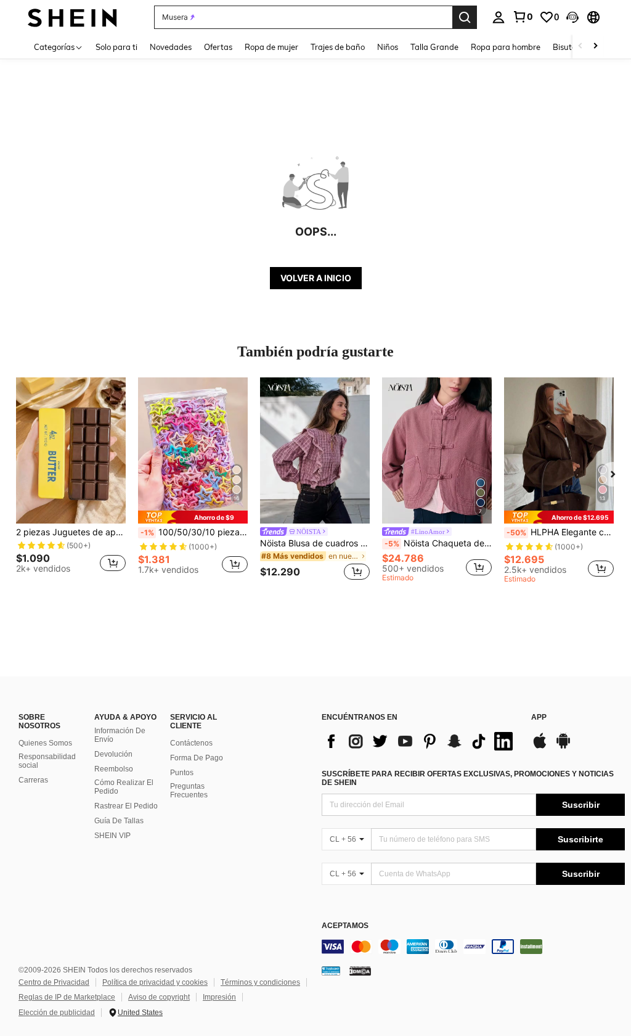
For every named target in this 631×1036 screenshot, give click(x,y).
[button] (572, 17)
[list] (420, 741)
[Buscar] (464, 17)
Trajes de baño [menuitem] (338, 47)
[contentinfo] (473, 946)
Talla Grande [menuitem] (434, 47)
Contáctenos (191, 743)
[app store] (539, 746)
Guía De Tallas (119, 820)
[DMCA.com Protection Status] (360, 970)
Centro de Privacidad (53, 982)
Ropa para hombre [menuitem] (505, 47)
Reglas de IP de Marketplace (66, 997)
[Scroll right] (595, 47)
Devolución (113, 754)
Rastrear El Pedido (126, 806)
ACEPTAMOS (345, 926)
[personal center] (498, 17)
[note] (193, 517)
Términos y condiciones (260, 982)
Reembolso (113, 769)
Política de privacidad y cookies (155, 982)
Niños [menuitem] (387, 47)
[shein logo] (72, 17)
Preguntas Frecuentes (189, 790)
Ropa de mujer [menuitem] (271, 47)
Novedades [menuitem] (171, 47)
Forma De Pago (196, 758)
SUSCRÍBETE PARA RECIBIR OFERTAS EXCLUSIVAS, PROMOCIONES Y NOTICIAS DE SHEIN (468, 778)
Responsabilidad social (47, 761)
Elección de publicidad (56, 1012)
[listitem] (71, 480)
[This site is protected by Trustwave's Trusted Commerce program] (331, 970)
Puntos (181, 772)
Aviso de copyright (159, 997)
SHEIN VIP (112, 835)
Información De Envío (119, 735)
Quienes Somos (45, 743)
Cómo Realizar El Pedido (123, 787)
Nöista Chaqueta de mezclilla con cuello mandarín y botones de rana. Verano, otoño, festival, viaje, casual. (438, 543)
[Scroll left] (580, 47)
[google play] (563, 746)
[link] (522, 16)
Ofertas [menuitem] (218, 47)
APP (539, 717)
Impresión (219, 997)
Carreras (33, 780)
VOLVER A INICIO (315, 278)
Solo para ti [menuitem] (116, 47)
